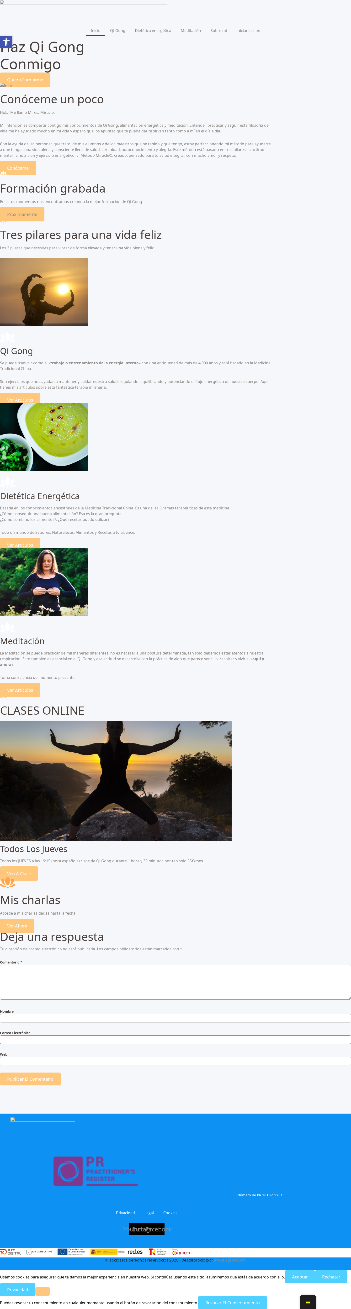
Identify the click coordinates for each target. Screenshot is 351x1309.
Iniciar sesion (248, 30)
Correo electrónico (15, 1033)
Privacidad (125, 1212)
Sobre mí (219, 30)
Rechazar (331, 1277)
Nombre (7, 1011)
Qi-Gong (117, 30)
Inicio (96, 30)
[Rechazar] (42, 1291)
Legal (149, 1212)
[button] (22, 214)
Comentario (11, 962)
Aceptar (300, 1277)
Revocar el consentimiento (232, 1302)
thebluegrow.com (230, 1260)
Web (3, 1054)
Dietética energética (153, 30)
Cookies (170, 1212)
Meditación (191, 30)
